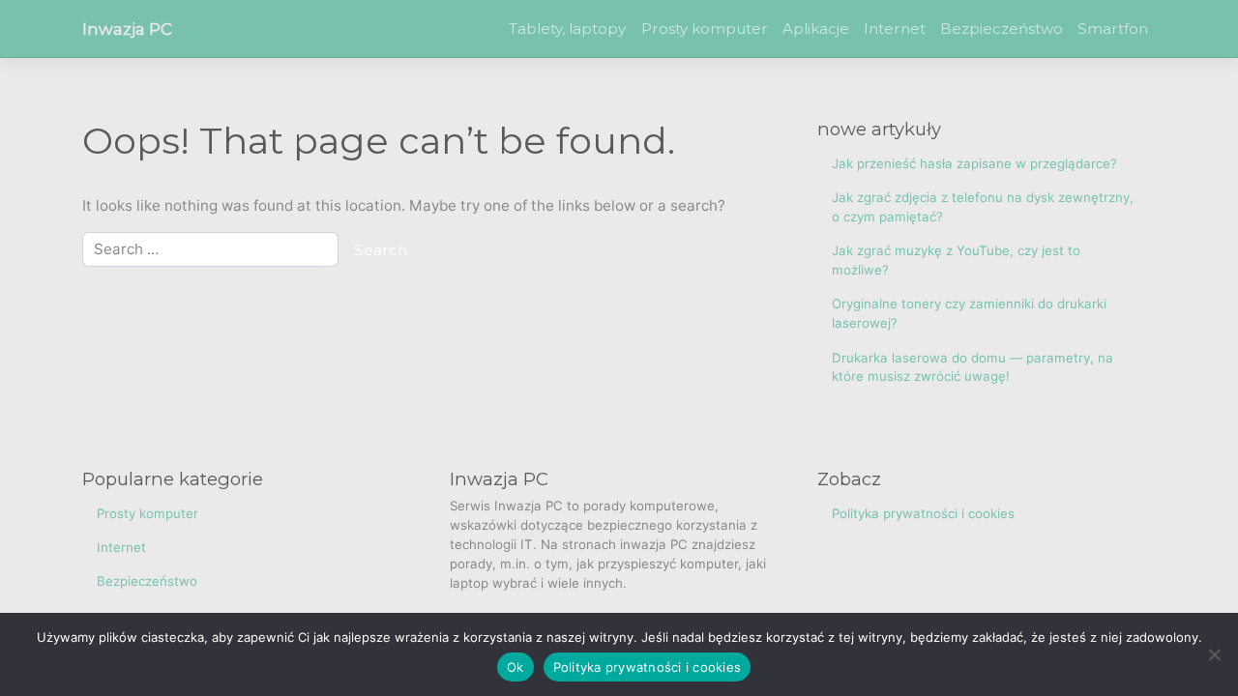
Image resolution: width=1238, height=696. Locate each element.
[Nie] (1213, 654)
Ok (515, 667)
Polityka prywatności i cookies (923, 513)
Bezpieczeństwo (1001, 28)
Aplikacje (815, 28)
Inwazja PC (127, 29)
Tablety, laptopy (567, 28)
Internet (895, 28)
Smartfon (1112, 28)
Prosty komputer (704, 28)
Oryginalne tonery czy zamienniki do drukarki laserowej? (969, 313)
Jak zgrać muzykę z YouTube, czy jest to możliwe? (956, 260)
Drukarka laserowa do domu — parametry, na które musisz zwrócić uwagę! (972, 367)
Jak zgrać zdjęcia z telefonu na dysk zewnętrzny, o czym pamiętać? (983, 206)
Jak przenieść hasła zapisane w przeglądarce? (974, 163)
